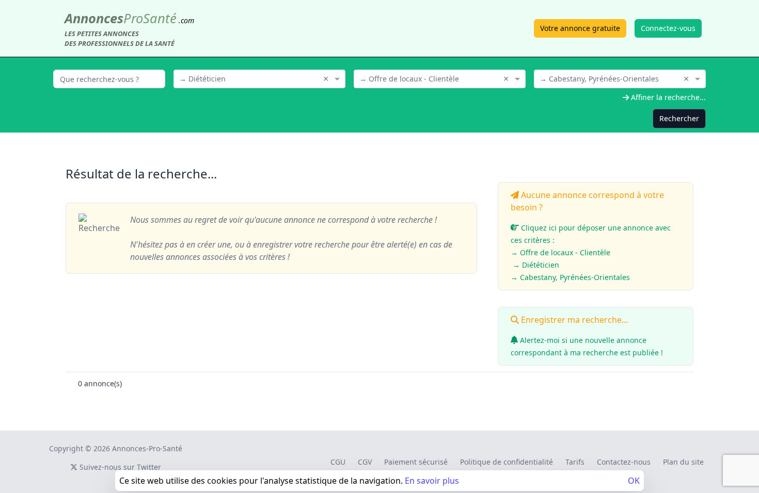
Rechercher (679, 118)
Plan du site (683, 462)
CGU (337, 462)
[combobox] (259, 78)
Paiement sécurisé (416, 462)
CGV (365, 462)
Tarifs (574, 462)
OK (634, 480)
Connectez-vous (668, 28)
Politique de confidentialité (506, 462)
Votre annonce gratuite (580, 28)
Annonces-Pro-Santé (147, 448)
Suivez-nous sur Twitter (119, 467)
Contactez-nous (624, 462)
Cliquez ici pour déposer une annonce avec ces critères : (591, 252)
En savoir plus (432, 480)
